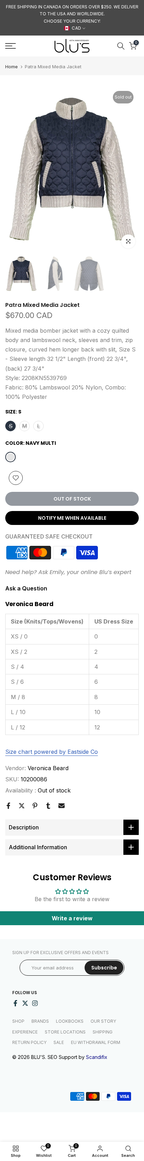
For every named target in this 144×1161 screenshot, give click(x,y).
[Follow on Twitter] (25, 1003)
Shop (18, 1021)
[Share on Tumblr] (48, 806)
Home (11, 66)
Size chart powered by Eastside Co (51, 751)
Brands (40, 1021)
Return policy (29, 1042)
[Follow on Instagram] (35, 1003)
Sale (58, 1042)
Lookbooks (70, 1021)
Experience (25, 1032)
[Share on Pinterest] (35, 806)
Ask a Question (26, 588)
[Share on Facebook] (8, 806)
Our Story (103, 1021)
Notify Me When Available (72, 517)
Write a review (72, 918)
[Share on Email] (61, 806)
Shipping (103, 1032)
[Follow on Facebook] (15, 1003)
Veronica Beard (48, 768)
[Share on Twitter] (22, 806)
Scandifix (96, 1057)
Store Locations (65, 1032)
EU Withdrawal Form (95, 1042)
